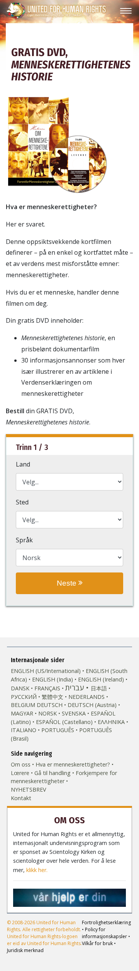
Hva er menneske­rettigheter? (73, 764)
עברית (74, 687)
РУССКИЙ (24, 696)
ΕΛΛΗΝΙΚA (111, 722)
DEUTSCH (50, 705)
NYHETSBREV (28, 789)
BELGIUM (23, 705)
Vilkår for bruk (97, 943)
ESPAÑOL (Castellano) (64, 722)
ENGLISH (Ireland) (101, 679)
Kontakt (21, 798)
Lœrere (20, 773)
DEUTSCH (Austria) (92, 705)
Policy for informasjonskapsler (104, 933)
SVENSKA (74, 713)
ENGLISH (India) (52, 679)
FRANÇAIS (47, 688)
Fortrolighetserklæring (106, 922)
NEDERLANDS (86, 696)
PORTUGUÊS (57, 730)
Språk (24, 540)
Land (23, 464)
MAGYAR (22, 713)
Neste (67, 583)
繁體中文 (52, 696)
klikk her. (36, 870)
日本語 (99, 688)
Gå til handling (52, 773)
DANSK (20, 688)
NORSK (47, 713)
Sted (22, 502)
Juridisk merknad (25, 950)
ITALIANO (23, 730)
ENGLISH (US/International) (46, 671)
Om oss (21, 764)
